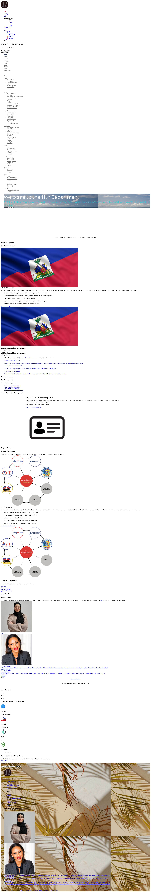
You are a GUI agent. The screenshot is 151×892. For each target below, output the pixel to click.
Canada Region (11, 115)
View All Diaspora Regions (14, 798)
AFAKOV (9, 128)
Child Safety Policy (44, 890)
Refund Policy (54, 890)
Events (5, 65)
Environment (10, 102)
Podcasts (9, 180)
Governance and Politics (13, 103)
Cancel (2, 52)
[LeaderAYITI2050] (6, 670)
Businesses (9, 170)
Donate (9, 191)
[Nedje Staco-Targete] (16, 665)
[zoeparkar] (16, 632)
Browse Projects (11, 148)
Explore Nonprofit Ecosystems (8, 525)
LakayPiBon (10, 138)
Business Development (12, 98)
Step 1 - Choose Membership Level (12, 385)
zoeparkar (3, 633)
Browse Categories (11, 149)
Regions (6, 59)
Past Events (10, 162)
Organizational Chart (12, 82)
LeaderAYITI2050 (5, 672)
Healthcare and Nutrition (13, 105)
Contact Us (10, 805)
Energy (9, 101)
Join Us (6, 207)
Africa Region (10, 120)
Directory (6, 66)
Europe (9, 795)
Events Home (10, 158)
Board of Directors (11, 85)
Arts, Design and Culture (13, 785)
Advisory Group (11, 87)
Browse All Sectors (12, 93)
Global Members (11, 80)
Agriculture (10, 95)
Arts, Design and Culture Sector (15, 96)
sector (101, 600)
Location (3, 50)
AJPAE (9, 130)
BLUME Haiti (10, 134)
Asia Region (10, 122)
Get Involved (7, 70)
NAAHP (9, 140)
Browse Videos (11, 154)
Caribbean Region (11, 119)
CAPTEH (9, 136)
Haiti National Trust (12, 137)
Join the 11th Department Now (33, 407)
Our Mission (10, 81)
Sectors (5, 58)
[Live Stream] (5, 11)
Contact (9, 89)
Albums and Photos (12, 177)
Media (5, 68)
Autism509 (9, 131)
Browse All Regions (12, 112)
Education (9, 99)
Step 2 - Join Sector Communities (12, 387)
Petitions (9, 188)
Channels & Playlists (12, 179)
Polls (8, 187)
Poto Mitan (9, 143)
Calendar (9, 165)
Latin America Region (12, 123)
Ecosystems (7, 61)
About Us (9, 801)
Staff (8, 84)
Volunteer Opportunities (13, 190)
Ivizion (2, 677)
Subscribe (18, 766)
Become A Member (12, 184)
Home (5, 55)
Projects (6, 63)
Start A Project (10, 186)
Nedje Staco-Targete (6, 666)
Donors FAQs (10, 152)
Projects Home (10, 147)
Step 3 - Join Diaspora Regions (11, 388)
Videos (8, 176)
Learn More (11, 207)
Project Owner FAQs (12, 151)
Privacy (13, 890)
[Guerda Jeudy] (8, 881)
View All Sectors (11, 790)
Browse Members (75, 679)
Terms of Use (20, 890)
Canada (9, 794)
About (5, 56)
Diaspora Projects (11, 802)
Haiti (8, 797)
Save (7, 52)
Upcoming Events (11, 161)
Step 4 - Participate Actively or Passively (14, 390)
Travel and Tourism (12, 108)
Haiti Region (10, 117)
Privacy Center (34, 890)
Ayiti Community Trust (12, 133)
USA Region (10, 113)
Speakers (9, 163)
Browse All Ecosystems (13, 127)
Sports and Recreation (12, 106)
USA (8, 792)
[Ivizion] (3, 676)
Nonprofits (9, 169)
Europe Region (10, 116)
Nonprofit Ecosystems (30, 357)
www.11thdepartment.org (10, 781)
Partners (9, 88)
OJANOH (9, 141)
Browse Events (10, 159)
